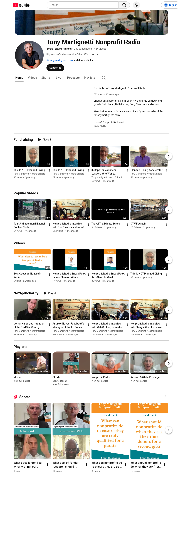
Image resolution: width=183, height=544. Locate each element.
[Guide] (6, 5)
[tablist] (91, 77)
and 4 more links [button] (83, 60)
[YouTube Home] (21, 5)
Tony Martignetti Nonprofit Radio (29, 174)
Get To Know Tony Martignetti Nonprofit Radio (120, 88)
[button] (100, 126)
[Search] (124, 5)
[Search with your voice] (136, 5)
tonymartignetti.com (61, 60)
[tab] (19, 77)
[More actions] (49, 170)
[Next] (168, 156)
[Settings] (156, 5)
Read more (100, 126)
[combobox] (84, 5)
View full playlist (22, 381)
